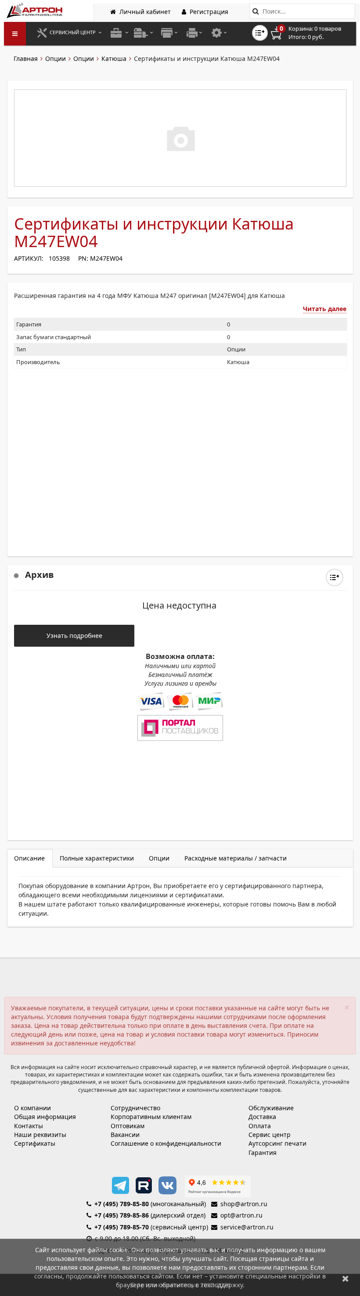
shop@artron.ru (243, 1204)
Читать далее (324, 309)
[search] (256, 11)
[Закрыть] (345, 1278)
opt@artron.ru (241, 1215)
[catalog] (15, 34)
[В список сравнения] (260, 33)
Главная (26, 58)
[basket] (312, 33)
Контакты (28, 1126)
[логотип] (35, 10)
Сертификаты (34, 1143)
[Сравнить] (334, 577)
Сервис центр (269, 1134)
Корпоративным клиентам (151, 1116)
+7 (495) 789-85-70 (121, 1227)
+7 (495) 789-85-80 (121, 1204)
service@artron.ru (247, 1227)
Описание (29, 858)
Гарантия (262, 1152)
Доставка (262, 1116)
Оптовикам (127, 1126)
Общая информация (45, 1116)
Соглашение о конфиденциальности (166, 1143)
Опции (55, 58)
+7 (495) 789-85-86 (121, 1215)
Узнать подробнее (74, 635)
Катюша (113, 58)
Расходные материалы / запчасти (235, 858)
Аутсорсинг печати (277, 1143)
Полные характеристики (97, 858)
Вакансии (125, 1134)
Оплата (259, 1126)
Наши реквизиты (40, 1134)
